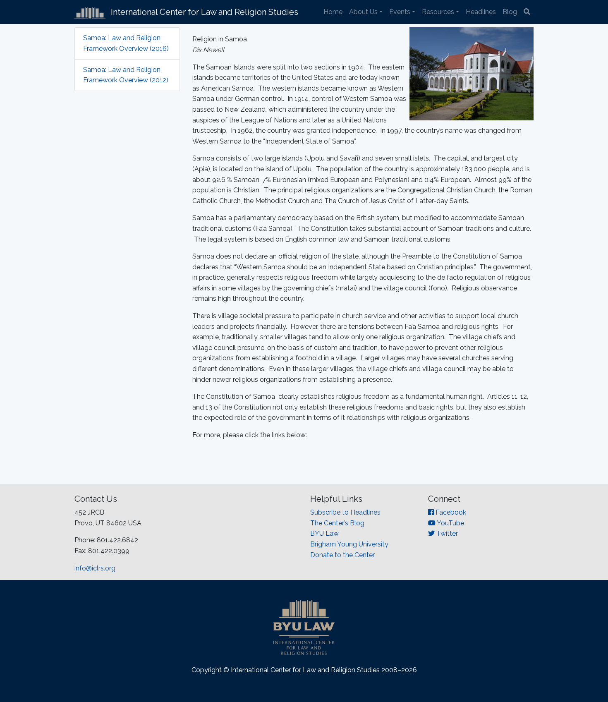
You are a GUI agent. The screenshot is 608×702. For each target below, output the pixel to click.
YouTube (450, 523)
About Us (363, 12)
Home (332, 12)
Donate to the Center (342, 555)
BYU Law (324, 533)
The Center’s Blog (337, 523)
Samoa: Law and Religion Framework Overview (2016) (126, 43)
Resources (438, 12)
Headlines (481, 12)
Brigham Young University (349, 544)
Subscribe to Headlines (345, 512)
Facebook (450, 512)
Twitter (446, 533)
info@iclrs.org (94, 568)
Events (399, 12)
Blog (510, 12)
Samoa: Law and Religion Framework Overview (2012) (125, 75)
